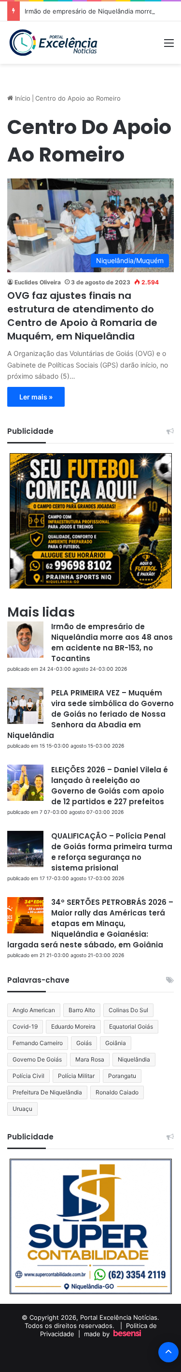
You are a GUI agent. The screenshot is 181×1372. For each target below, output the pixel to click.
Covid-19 (25, 1026)
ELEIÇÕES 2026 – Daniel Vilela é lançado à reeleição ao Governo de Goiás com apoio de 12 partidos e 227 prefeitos (109, 786)
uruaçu (22, 1108)
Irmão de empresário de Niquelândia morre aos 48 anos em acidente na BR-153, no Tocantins (112, 642)
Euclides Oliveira (37, 282)
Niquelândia (134, 1059)
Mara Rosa (89, 1059)
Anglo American (34, 1010)
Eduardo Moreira (73, 1026)
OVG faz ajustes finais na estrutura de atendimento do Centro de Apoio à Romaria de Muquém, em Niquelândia (82, 316)
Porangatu (122, 1075)
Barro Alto (82, 1010)
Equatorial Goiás (131, 1026)
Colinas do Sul (128, 1010)
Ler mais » (36, 397)
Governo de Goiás (37, 1059)
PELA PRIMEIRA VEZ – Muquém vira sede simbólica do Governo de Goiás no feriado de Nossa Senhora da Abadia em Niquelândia (90, 714)
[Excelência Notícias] (52, 42)
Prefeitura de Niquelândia (47, 1092)
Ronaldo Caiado (117, 1092)
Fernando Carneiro (38, 1043)
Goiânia (115, 1043)
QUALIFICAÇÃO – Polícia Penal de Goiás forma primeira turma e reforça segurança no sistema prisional (111, 852)
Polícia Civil (28, 1075)
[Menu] (169, 46)
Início (21, 98)
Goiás (84, 1043)
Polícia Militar (76, 1075)
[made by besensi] (127, 1334)
